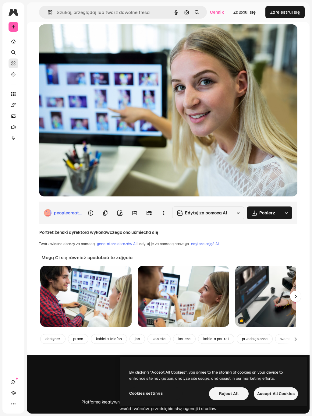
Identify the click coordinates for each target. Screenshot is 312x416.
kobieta (159, 339)
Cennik (217, 12)
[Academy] (13, 393)
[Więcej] (13, 404)
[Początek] (13, 41)
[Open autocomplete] (47, 12)
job (137, 339)
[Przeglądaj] (13, 74)
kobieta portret (216, 339)
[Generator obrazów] (13, 116)
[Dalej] (295, 296)
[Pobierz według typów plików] (286, 212)
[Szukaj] (13, 52)
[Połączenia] (13, 382)
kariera (184, 339)
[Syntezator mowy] (13, 138)
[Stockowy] (13, 63)
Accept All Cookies (276, 393)
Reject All (229, 393)
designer (52, 339)
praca (78, 339)
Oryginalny (81, 36)
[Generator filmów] (13, 127)
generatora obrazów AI (116, 243)
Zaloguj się (244, 12)
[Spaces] (13, 105)
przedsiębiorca (255, 339)
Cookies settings (146, 393)
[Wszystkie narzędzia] (13, 94)
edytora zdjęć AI (205, 243)
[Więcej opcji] (164, 213)
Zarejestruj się (285, 12)
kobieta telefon (109, 339)
